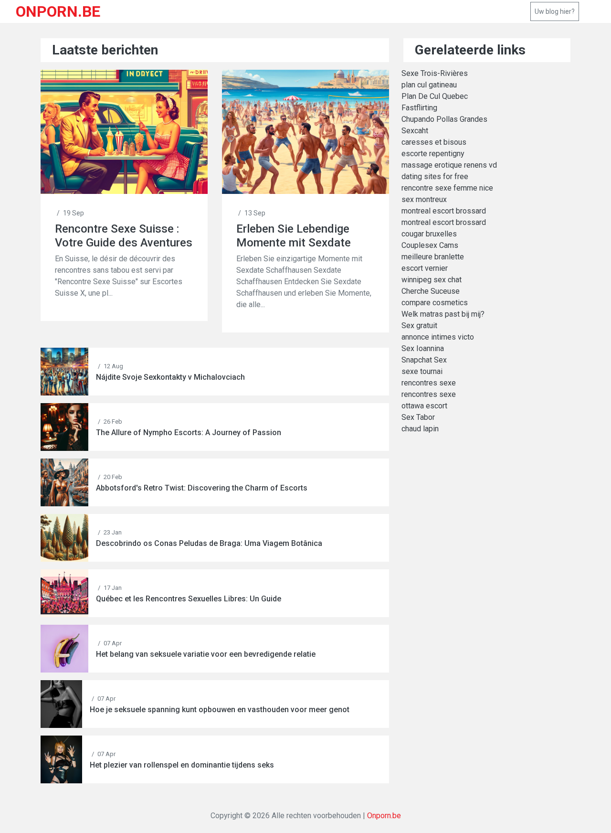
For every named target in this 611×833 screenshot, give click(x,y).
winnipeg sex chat (431, 279)
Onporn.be (384, 815)
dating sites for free (434, 176)
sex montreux (424, 199)
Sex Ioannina (422, 348)
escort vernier (424, 268)
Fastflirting (419, 107)
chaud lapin (420, 428)
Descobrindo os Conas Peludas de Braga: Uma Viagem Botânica (209, 543)
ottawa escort (424, 405)
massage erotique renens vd (449, 165)
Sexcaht (414, 130)
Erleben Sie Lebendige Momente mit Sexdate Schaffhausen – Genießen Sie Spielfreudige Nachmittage (303, 235)
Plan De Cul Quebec (434, 96)
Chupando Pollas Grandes (444, 119)
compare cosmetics (434, 302)
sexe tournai (421, 371)
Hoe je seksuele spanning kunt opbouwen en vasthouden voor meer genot (219, 709)
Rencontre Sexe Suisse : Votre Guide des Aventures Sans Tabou (123, 235)
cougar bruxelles (429, 233)
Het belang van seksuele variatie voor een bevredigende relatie (206, 654)
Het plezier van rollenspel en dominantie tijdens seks (182, 764)
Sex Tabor (418, 417)
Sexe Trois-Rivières (434, 73)
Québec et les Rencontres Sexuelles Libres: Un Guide (188, 598)
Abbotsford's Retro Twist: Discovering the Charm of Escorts (201, 487)
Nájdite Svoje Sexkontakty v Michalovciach (170, 377)
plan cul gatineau (429, 84)
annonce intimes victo (437, 337)
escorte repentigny (432, 153)
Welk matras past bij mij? (443, 314)
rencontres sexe (428, 382)
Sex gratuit (419, 325)
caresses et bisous (433, 142)
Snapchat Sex (424, 359)
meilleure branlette (432, 256)
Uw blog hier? (555, 11)
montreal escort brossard (443, 210)
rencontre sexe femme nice (447, 187)
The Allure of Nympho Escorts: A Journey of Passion (188, 432)
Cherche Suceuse (430, 291)
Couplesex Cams (429, 245)
